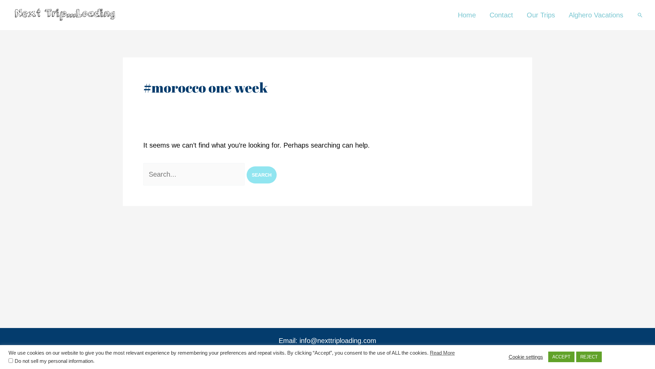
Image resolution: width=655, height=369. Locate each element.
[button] (640, 15)
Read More (442, 353)
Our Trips (541, 15)
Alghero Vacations (596, 15)
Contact (501, 15)
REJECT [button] (589, 356)
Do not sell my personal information (54, 361)
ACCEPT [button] (561, 356)
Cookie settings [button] (526, 357)
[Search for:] (195, 174)
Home (467, 15)
